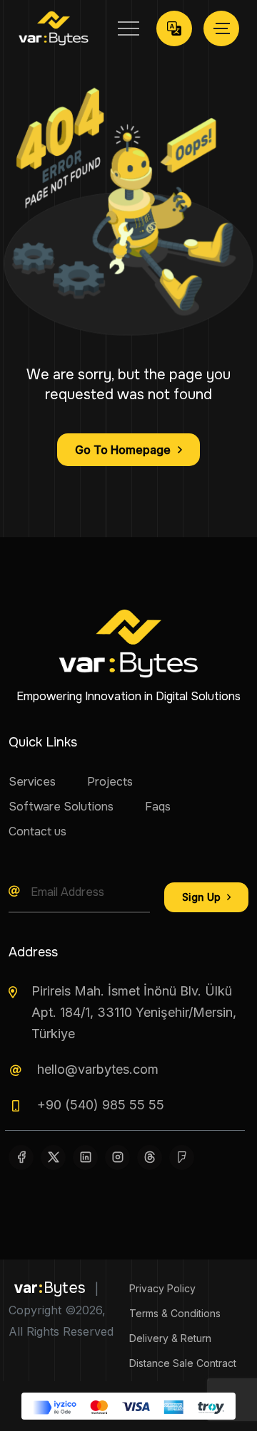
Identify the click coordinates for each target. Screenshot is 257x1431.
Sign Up (202, 897)
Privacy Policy (162, 1288)
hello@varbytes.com (97, 1069)
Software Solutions (61, 806)
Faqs (158, 806)
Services (32, 781)
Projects (110, 781)
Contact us (37, 831)
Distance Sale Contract (182, 1363)
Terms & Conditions (175, 1313)
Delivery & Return (170, 1338)
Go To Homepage (123, 450)
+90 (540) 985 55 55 (100, 1104)
